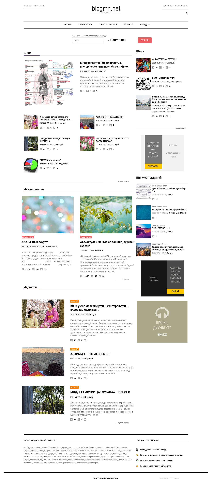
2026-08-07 (44, 123)
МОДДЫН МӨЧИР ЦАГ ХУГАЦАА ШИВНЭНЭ (100, 392)
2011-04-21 (84, 250)
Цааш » (126, 279)
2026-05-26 (44, 164)
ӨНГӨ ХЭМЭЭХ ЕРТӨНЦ (164, 59)
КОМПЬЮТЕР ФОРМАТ (163, 78)
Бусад (143, 25)
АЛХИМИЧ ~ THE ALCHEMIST (110, 117)
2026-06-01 (100, 145)
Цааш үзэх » (123, 181)
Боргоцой (115, 120)
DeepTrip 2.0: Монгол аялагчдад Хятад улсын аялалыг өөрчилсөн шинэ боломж (169, 99)
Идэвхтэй (30, 287)
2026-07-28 (100, 120)
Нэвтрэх (167, 6)
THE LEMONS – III (161, 228)
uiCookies (174, 478)
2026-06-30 (44, 145)
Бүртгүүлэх (181, 6)
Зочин (170, 195)
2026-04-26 (156, 105)
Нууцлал (128, 25)
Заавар (67, 25)
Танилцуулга (85, 25)
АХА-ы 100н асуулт (35, 242)
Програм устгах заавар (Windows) (169, 209)
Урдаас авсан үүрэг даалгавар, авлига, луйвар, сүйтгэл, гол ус (168, 248)
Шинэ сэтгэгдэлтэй (149, 177)
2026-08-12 (84, 71)
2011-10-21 (26, 247)
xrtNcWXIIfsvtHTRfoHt (176, 213)
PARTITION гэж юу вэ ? (50, 160)
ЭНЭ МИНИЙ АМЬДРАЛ (46, 247)
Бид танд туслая (62, 164)
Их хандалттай (34, 189)
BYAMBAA (99, 250)
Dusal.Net (113, 478)
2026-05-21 (156, 63)
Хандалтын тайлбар (147, 440)
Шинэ (27, 53)
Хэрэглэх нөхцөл (108, 25)
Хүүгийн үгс (100, 71)
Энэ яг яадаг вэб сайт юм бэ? (40, 440)
